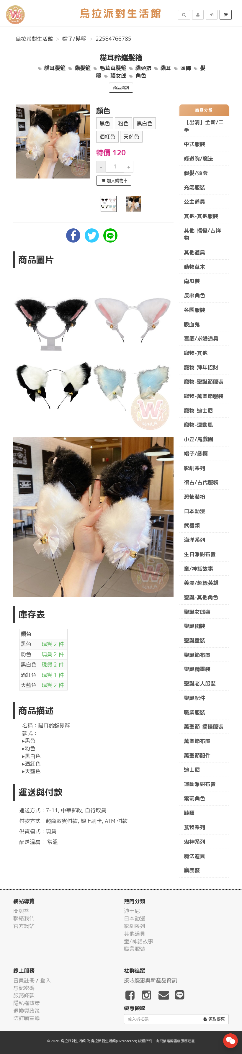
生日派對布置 (200, 554)
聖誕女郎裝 (197, 612)
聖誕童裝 (194, 640)
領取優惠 (216, 1019)
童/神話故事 (198, 568)
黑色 (104, 123)
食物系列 (194, 827)
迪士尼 (192, 769)
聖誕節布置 (197, 655)
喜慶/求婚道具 (201, 338)
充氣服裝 (194, 187)
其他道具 (194, 252)
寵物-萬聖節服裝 (203, 396)
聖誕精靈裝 (197, 669)
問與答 (21, 911)
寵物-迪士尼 (198, 410)
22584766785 (113, 38)
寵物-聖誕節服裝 (203, 381)
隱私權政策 (26, 1003)
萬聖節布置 (197, 741)
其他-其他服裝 (201, 216)
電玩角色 (194, 798)
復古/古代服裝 (201, 482)
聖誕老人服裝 (200, 683)
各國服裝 (194, 310)
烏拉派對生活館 (34, 38)
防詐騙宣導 (26, 1018)
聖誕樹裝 (194, 626)
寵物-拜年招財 (201, 367)
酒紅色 (107, 136)
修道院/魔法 (198, 158)
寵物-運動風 (198, 424)
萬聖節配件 (197, 755)
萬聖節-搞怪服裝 (203, 726)
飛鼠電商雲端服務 (173, 1040)
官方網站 (24, 926)
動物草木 (194, 267)
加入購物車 (117, 180)
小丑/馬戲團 (198, 439)
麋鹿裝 (192, 870)
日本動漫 (194, 511)
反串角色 (194, 295)
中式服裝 (194, 144)
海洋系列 (194, 540)
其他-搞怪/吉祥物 (202, 234)
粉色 (123, 123)
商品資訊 (121, 87)
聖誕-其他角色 (201, 597)
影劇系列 (194, 468)
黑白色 (145, 123)
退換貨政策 (26, 1010)
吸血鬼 (192, 324)
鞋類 (189, 812)
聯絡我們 (24, 918)
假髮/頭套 (196, 173)
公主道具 (194, 201)
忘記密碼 (24, 988)
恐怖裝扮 (194, 496)
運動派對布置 (200, 784)
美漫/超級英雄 (201, 583)
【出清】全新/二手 (204, 126)
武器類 (192, 525)
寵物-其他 (195, 353)
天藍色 (131, 136)
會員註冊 (24, 980)
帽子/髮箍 (74, 38)
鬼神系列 (194, 841)
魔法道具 (194, 856)
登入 (45, 980)
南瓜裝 (192, 281)
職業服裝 (194, 712)
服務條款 (24, 995)
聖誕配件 (194, 698)
